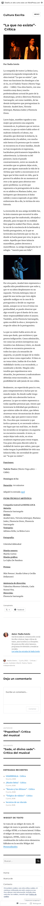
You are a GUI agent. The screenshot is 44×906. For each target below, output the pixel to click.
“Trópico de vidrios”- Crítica (19, 796)
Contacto (7, 884)
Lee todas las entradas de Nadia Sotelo (26, 652)
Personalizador (10, 847)
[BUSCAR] (38, 861)
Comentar (32, 709)
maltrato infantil (15, 663)
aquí (23, 492)
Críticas (33, 660)
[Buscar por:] (19, 861)
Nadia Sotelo (12, 660)
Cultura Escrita (13, 15)
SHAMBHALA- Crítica (16, 776)
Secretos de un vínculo (16, 802)
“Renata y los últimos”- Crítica (20, 789)
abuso (5, 663)
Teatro (24, 663)
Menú (36, 14)
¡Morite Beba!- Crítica (16, 782)
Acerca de (8, 878)
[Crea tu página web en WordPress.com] (22, 2)
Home (6, 873)
